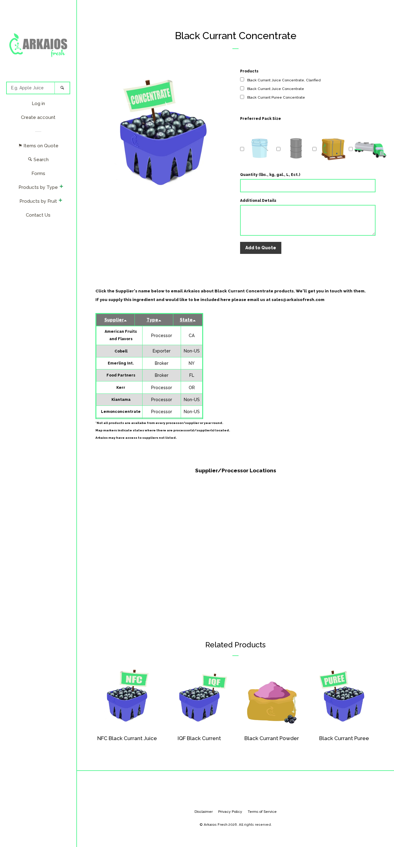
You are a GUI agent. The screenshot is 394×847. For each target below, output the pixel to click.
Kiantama (121, 399)
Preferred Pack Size (260, 118)
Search (40, 159)
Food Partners (121, 375)
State (186, 319)
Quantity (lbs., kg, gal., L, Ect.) (270, 175)
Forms (38, 173)
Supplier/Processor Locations (235, 470)
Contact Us (38, 215)
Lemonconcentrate (121, 411)
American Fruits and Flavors (121, 335)
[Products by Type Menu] (61, 187)
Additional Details (258, 200)
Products (249, 71)
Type (152, 319)
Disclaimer (204, 811)
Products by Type (38, 187)
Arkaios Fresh (215, 824)
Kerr (120, 387)
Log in (38, 103)
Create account (38, 117)
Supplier (114, 319)
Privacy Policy (230, 811)
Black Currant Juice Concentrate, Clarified (284, 80)
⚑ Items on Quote (38, 146)
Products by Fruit (38, 201)
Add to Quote (260, 247)
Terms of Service (262, 811)
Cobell (121, 351)
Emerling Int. (121, 363)
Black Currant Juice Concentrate (275, 89)
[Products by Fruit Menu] (60, 201)
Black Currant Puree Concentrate (276, 97)
